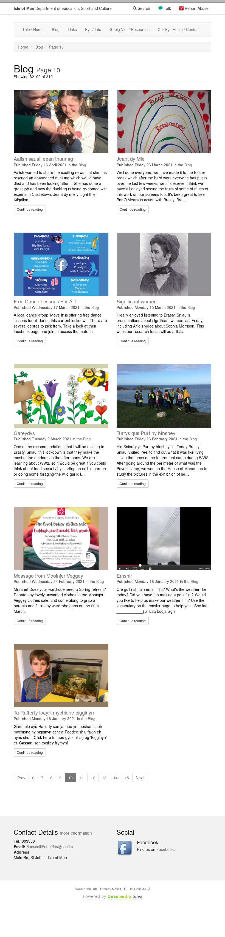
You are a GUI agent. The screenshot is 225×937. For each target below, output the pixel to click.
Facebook (165, 849)
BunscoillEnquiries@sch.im (49, 846)
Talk (167, 8)
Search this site (86, 889)
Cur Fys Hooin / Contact (178, 29)
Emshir (124, 575)
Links (72, 29)
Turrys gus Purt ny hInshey (146, 432)
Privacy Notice (111, 889)
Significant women (137, 301)
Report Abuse (197, 8)
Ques (125, 896)
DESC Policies (135, 889)
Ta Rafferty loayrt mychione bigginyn (54, 712)
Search (143, 8)
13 (104, 777)
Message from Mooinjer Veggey (48, 575)
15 (127, 777)
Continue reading (30, 209)
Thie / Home (33, 29)
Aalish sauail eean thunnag (43, 158)
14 (115, 777)
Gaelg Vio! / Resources (129, 29)
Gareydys (24, 432)
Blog (56, 29)
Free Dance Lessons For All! (45, 301)
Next (140, 777)
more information (76, 833)
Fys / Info (93, 29)
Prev (21, 777)
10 (70, 777)
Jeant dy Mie (131, 158)
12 (93, 777)
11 (82, 777)
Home (23, 47)
